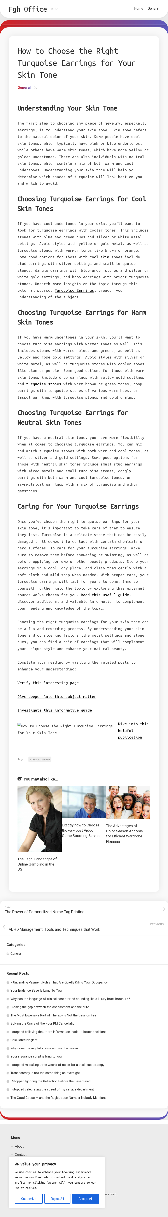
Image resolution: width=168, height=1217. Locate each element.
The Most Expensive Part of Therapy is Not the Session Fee (53, 1015)
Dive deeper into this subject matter (57, 696)
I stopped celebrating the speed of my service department (52, 1089)
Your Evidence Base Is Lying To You (36, 990)
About (19, 1146)
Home (138, 8)
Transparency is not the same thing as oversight (45, 1073)
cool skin (99, 257)
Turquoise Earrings (74, 290)
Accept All (86, 1199)
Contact (20, 1155)
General (153, 8)
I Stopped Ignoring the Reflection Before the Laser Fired (50, 1081)
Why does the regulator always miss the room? (44, 1048)
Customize (28, 1199)
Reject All (57, 1199)
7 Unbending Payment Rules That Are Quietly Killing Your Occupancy (59, 982)
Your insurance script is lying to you (36, 1056)
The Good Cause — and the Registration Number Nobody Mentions (58, 1098)
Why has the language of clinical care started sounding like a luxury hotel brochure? (70, 999)
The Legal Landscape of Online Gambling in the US (37, 864)
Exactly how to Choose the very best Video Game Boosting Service (81, 830)
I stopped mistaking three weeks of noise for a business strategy (57, 1065)
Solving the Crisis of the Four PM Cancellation (43, 1023)
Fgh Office (28, 9)
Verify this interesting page (48, 683)
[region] (57, 1182)
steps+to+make (40, 759)
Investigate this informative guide (55, 710)
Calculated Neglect (23, 1040)
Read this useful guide (105, 595)
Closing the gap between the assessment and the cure (49, 1007)
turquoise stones (43, 384)
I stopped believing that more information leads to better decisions (58, 1032)
